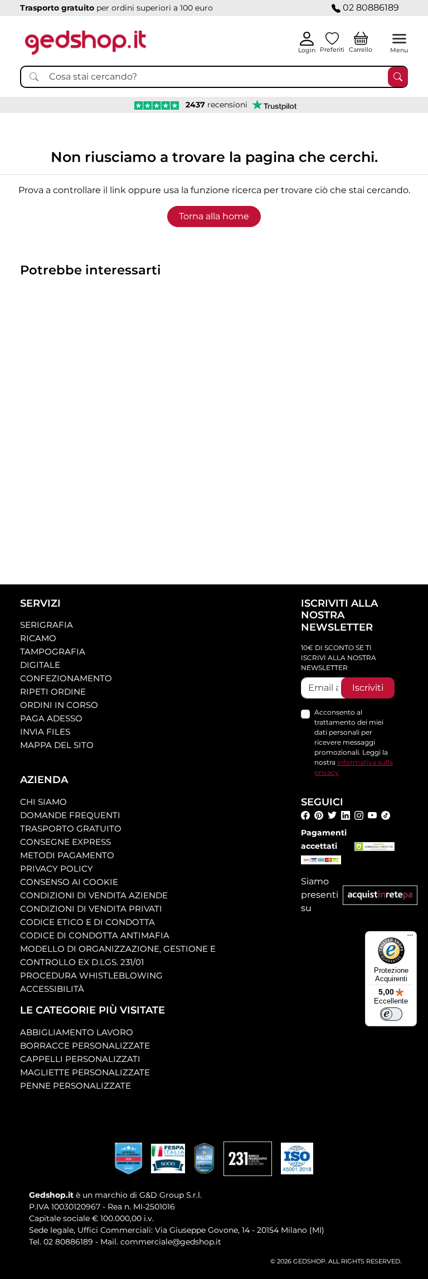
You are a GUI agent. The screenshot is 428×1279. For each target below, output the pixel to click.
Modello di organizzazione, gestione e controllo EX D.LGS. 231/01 (118, 955)
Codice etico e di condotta (87, 922)
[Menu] (410, 938)
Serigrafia (46, 624)
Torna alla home (214, 216)
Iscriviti (367, 687)
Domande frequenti (70, 815)
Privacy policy (56, 868)
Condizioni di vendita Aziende (94, 895)
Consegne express (65, 842)
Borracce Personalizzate (85, 1045)
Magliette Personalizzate (85, 1072)
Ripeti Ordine (53, 691)
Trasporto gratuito (70, 828)
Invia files (45, 731)
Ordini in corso (59, 705)
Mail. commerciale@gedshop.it (160, 1242)
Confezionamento (66, 678)
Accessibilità (52, 988)
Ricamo (38, 638)
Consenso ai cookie (69, 882)
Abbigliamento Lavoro (76, 1032)
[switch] (391, 1014)
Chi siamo (43, 801)
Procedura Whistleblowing (91, 975)
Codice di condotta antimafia (94, 935)
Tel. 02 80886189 (61, 1242)
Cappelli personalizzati (80, 1059)
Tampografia (52, 651)
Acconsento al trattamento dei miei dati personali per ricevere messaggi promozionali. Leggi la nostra (353, 742)
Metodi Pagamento (67, 855)
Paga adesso (51, 718)
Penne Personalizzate (75, 1085)
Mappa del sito (57, 745)
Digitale (40, 665)
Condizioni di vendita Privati (91, 908)
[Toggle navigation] (399, 39)
